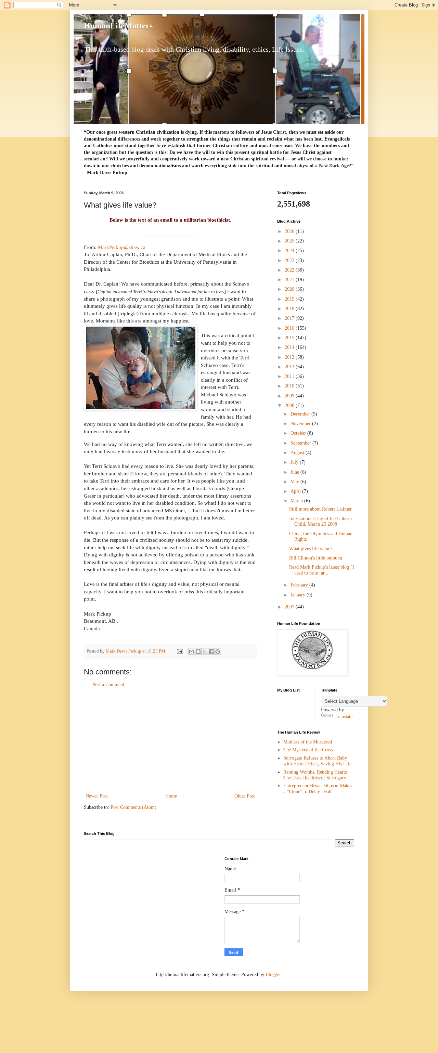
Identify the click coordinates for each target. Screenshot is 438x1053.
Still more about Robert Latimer (320, 509)
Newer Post (97, 796)
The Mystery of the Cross (308, 749)
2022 (290, 270)
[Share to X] (204, 651)
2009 (290, 395)
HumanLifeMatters (118, 25)
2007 (290, 606)
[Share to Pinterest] (217, 651)
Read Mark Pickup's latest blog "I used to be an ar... (321, 570)
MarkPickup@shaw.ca (121, 247)
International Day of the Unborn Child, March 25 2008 (320, 521)
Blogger (273, 974)
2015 (290, 337)
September (301, 443)
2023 (290, 260)
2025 (290, 240)
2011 (290, 376)
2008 (290, 405)
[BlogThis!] (198, 651)
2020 (290, 289)
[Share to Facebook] (211, 651)
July (295, 462)
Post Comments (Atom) (133, 807)
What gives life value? (310, 548)
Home (171, 796)
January (299, 594)
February (300, 585)
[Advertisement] (170, 740)
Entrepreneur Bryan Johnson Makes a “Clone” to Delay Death (317, 788)
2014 (290, 347)
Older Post (244, 796)
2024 (290, 250)
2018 (290, 308)
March (297, 500)
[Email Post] (179, 651)
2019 (290, 299)
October (299, 433)
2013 (290, 357)
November (301, 423)
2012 (290, 366)
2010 (290, 386)
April (296, 491)
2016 (290, 328)
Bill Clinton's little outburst (315, 558)
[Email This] (191, 651)
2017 (290, 318)
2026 (290, 231)
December (301, 414)
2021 (290, 279)
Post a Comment (108, 684)
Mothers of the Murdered (307, 742)
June (295, 472)
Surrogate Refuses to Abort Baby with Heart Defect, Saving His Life (317, 760)
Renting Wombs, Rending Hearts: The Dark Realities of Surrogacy (315, 774)
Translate (343, 716)
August (298, 452)
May (295, 481)
